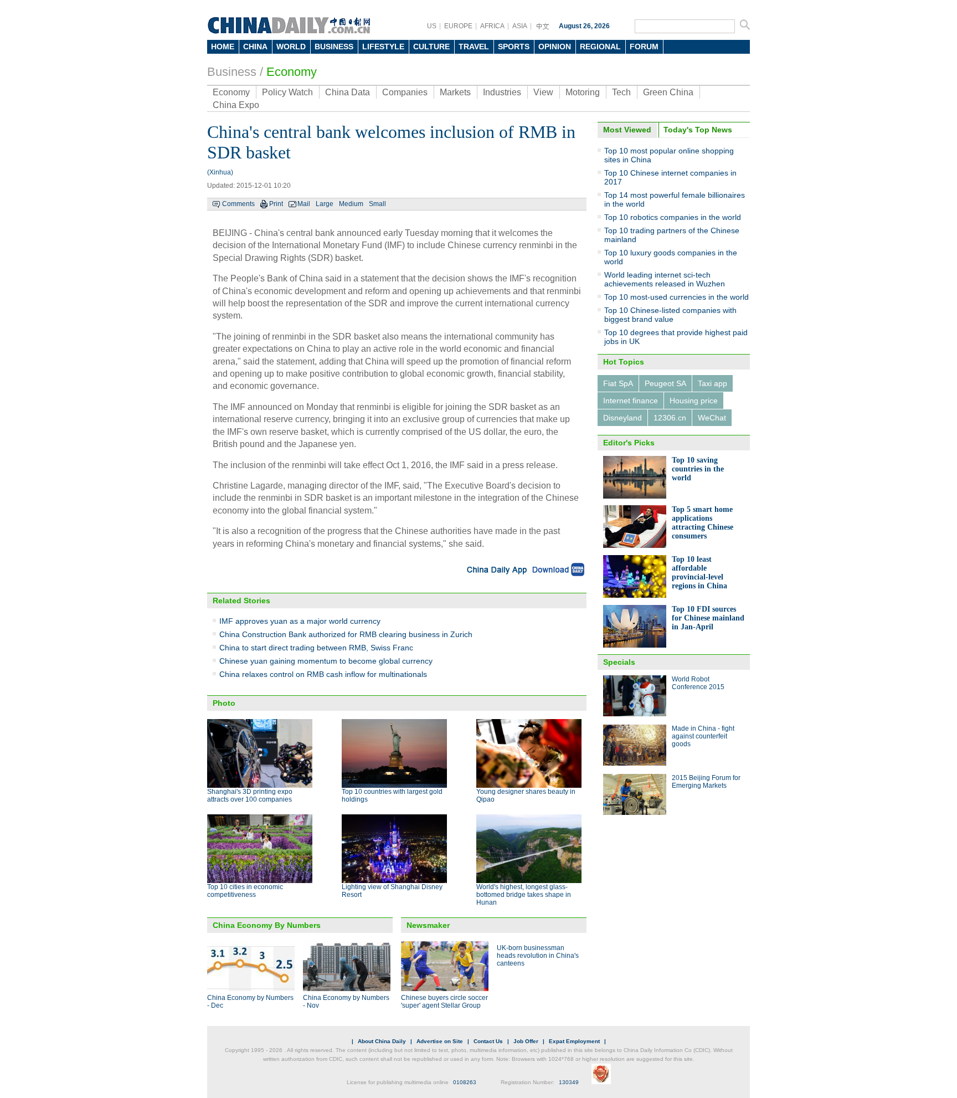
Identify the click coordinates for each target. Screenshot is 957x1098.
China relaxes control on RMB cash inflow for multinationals (323, 674)
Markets (455, 92)
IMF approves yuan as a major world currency (299, 621)
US (431, 26)
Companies (405, 92)
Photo (224, 703)
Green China (668, 92)
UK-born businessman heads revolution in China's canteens (538, 955)
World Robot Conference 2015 (698, 683)
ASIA (519, 26)
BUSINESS (334, 46)
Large (324, 204)
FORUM (644, 46)
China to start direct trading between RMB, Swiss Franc (316, 647)
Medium (351, 204)
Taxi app (712, 383)
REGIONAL (600, 46)
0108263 (464, 1082)
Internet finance (630, 400)
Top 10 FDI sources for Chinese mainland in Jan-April (708, 618)
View (543, 92)
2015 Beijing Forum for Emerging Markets (706, 781)
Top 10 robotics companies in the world (672, 217)
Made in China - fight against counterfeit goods (703, 736)
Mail (303, 204)
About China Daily (382, 1041)
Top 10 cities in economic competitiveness (245, 891)
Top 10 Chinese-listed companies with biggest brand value (670, 315)
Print (276, 204)
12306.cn (670, 417)
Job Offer (525, 1041)
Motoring (582, 92)
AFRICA (492, 26)
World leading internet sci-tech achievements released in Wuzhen (664, 279)
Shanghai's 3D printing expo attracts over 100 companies (249, 795)
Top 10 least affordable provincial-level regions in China (699, 572)
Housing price (694, 400)
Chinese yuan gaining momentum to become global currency (326, 660)
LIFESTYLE (383, 46)
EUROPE (458, 26)
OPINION (554, 46)
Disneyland (622, 417)
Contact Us (488, 1041)
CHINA (255, 46)
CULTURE (431, 46)
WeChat (712, 417)
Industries (502, 92)
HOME (222, 46)
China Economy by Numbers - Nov (346, 1001)
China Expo (236, 105)
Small (377, 204)
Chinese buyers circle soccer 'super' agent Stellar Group (444, 1001)
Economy (291, 72)
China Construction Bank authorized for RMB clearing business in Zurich (345, 634)
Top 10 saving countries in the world (698, 469)
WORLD (291, 46)
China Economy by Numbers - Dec (250, 1001)
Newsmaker (428, 925)
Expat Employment (574, 1041)
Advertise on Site (439, 1041)
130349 (569, 1082)
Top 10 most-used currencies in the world (676, 297)
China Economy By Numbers (267, 925)
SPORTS (513, 46)
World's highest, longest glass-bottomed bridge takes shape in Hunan (523, 894)
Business (231, 72)
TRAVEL (474, 46)
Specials (619, 662)
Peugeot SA (665, 383)
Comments (238, 204)
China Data (347, 92)
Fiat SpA (618, 383)
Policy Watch (287, 92)
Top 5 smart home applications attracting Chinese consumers (702, 522)
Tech (621, 92)
